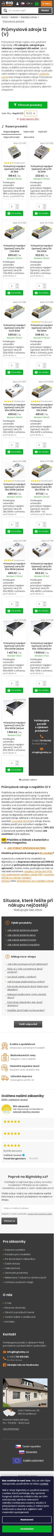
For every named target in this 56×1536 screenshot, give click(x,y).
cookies (44, 1483)
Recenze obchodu (15, 1307)
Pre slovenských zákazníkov (20, 1259)
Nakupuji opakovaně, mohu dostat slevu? (26, 996)
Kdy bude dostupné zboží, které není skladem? (27, 988)
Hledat (45, 10)
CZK (28, 3)
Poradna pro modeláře (18, 1254)
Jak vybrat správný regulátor (23, 944)
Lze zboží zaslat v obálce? (21, 976)
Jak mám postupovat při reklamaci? (27, 964)
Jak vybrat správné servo (21, 935)
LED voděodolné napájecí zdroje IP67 (22, 874)
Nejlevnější (29, 131)
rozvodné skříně (21, 821)
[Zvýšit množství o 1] (17, 205)
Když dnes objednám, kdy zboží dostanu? (24, 1004)
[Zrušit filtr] (34, 113)
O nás (8, 1303)
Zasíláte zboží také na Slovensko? (26, 1010)
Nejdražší (42, 131)
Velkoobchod (12, 1268)
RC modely (46, 853)
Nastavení (27, 1519)
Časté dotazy (12, 1263)
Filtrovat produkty (30, 105)
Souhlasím (27, 1529)
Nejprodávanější (12, 137)
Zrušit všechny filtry (29, 119)
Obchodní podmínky (16, 1273)
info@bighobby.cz (41, 752)
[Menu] (46, 3)
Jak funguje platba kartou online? (26, 981)
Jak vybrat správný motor (21, 940)
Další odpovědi (28, 1024)
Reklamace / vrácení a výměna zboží (25, 1277)
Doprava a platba (15, 1249)
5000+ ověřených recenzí (14, 1099)
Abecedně (29, 137)
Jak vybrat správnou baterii (22, 930)
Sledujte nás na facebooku (23, 1365)
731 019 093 (45, 740)
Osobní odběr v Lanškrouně (20, 1317)
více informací (11, 1429)
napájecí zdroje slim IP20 (38, 871)
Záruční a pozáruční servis (19, 1312)
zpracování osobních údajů (40, 1214)
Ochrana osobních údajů (19, 1282)
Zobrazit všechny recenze (26, 1111)
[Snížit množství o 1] (17, 208)
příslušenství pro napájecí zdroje (35, 881)
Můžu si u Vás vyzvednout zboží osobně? (25, 970)
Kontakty (10, 1321)
